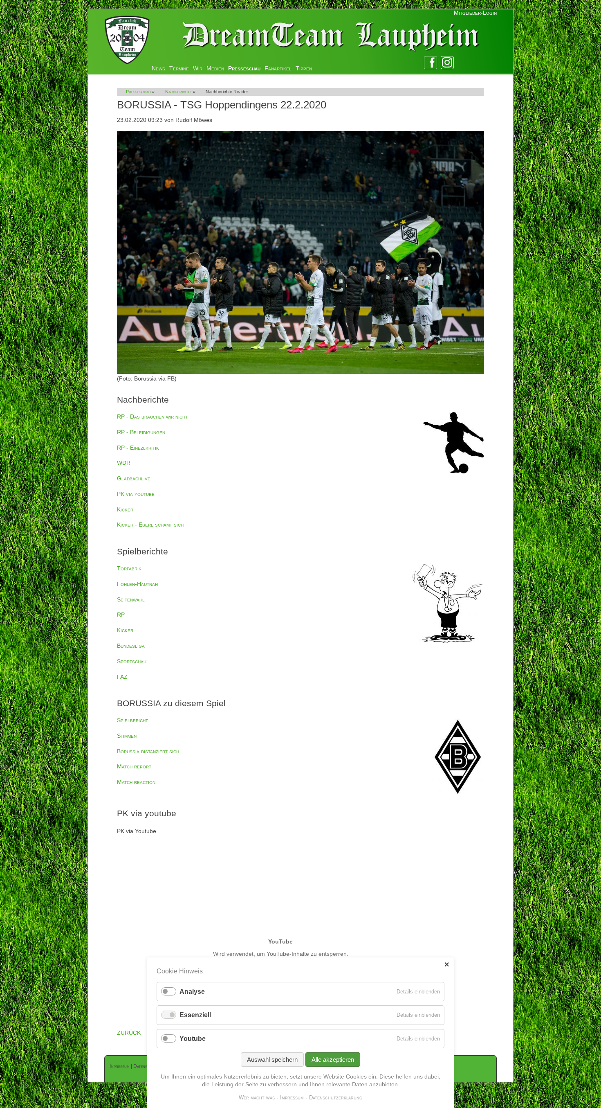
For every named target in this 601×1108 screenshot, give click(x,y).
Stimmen (127, 735)
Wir (197, 68)
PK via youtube (136, 494)
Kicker (125, 509)
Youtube (192, 1038)
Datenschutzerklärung (335, 1097)
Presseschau (244, 68)
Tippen (304, 68)
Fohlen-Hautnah (137, 584)
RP (121, 614)
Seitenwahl (131, 599)
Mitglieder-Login (475, 12)
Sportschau (131, 661)
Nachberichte (178, 91)
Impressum (120, 1066)
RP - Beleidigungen (141, 432)
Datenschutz (146, 1066)
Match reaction (136, 782)
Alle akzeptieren (333, 1059)
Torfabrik (129, 568)
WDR (123, 462)
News (158, 68)
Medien (215, 68)
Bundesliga (131, 645)
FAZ (122, 676)
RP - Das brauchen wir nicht (152, 416)
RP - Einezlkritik (138, 447)
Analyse (192, 991)
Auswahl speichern (272, 1059)
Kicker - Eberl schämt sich (150, 524)
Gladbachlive (133, 478)
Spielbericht (132, 720)
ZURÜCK (129, 1032)
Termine (179, 68)
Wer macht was (257, 1097)
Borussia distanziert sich (148, 751)
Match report (134, 766)
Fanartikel (278, 68)
